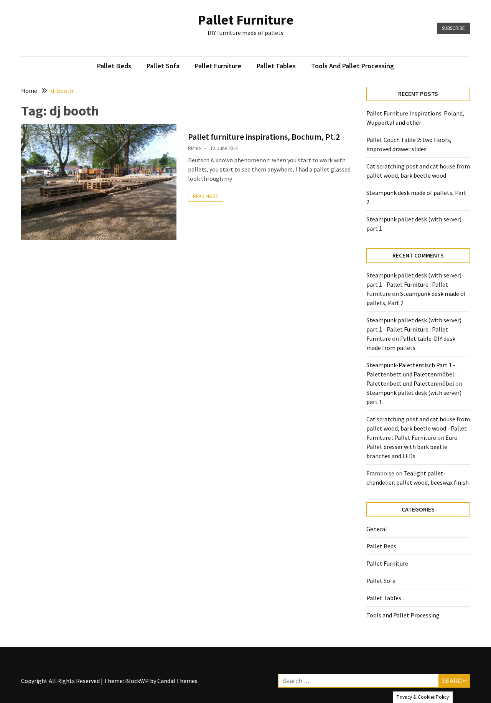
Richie (194, 148)
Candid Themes (177, 681)
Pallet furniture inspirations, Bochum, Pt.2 (264, 136)
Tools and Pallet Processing (352, 65)
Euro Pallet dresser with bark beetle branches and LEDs (412, 447)
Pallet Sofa (163, 65)
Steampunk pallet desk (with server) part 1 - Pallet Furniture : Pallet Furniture (413, 284)
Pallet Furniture (245, 19)
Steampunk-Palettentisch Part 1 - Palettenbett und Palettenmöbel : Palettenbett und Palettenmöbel (411, 374)
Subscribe (453, 28)
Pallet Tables (276, 65)
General (376, 529)
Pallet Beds (114, 65)
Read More (205, 196)
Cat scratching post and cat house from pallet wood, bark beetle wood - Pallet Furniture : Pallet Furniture (418, 428)
